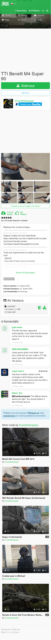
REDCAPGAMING (20, 349)
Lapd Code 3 (18, 371)
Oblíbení (23, 214)
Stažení (10, 214)
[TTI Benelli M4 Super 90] (25, 166)
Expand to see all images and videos (25, 206)
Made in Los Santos (10, 632)
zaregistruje (9, 415)
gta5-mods (17, 327)
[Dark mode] (43, 10)
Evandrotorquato (24, 101)
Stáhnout (27, 85)
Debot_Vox (17, 392)
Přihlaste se (33, 412)
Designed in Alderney (10, 629)
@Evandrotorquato (21, 396)
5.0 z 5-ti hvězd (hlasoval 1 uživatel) (14, 220)
